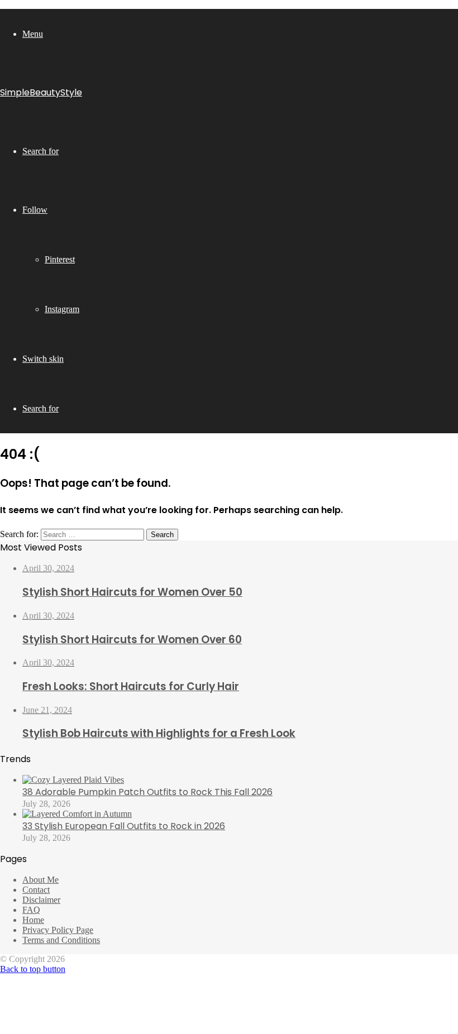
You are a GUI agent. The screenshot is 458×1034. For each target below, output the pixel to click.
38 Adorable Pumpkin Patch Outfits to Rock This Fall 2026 (147, 792)
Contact (36, 889)
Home (33, 920)
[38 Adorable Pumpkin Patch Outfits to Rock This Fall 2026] (73, 779)
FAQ (31, 910)
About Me (40, 879)
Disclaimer (41, 899)
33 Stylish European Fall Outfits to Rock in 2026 (123, 826)
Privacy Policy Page (57, 930)
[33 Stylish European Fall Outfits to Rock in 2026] (77, 813)
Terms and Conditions (61, 940)
